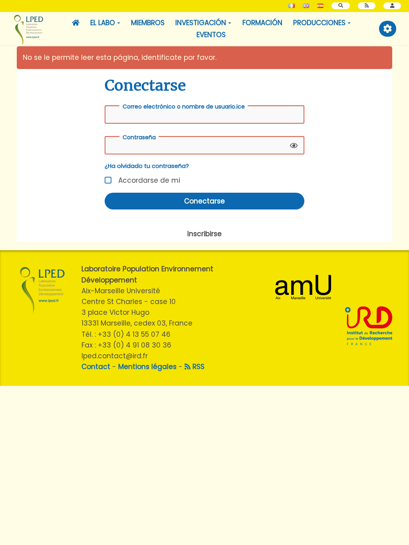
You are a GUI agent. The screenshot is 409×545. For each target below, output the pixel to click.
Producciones (319, 23)
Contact (95, 366)
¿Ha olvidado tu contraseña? (147, 166)
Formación (262, 23)
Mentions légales (147, 366)
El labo (102, 23)
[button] (392, 5)
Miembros (148, 23)
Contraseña (139, 137)
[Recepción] (75, 23)
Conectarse (204, 201)
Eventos (211, 34)
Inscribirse (204, 234)
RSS (197, 366)
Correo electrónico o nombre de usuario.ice (184, 106)
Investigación (200, 23)
